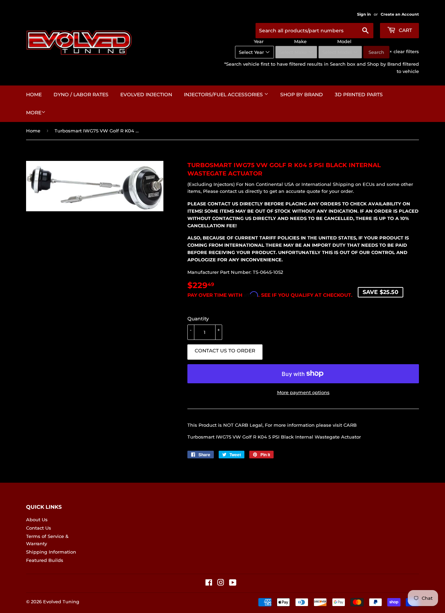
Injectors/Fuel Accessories (224, 94)
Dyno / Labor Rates (81, 94)
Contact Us (38, 528)
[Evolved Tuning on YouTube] (232, 583)
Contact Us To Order (225, 351)
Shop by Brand (301, 94)
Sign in (364, 14)
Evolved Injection (146, 94)
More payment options (303, 392)
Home (34, 94)
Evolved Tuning (61, 601)
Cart (404, 30)
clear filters (404, 51)
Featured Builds (44, 560)
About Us (37, 519)
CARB (350, 425)
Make (300, 41)
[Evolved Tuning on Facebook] (208, 583)
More (33, 112)
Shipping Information (51, 552)
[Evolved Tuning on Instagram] (220, 583)
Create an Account (400, 14)
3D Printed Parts (359, 94)
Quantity (198, 319)
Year (259, 41)
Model (344, 41)
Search (376, 52)
